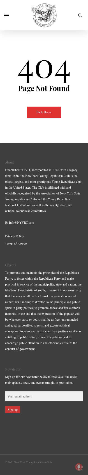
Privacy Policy (14, 236)
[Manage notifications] (78, 466)
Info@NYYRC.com (21, 222)
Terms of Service (16, 244)
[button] (6, 15)
